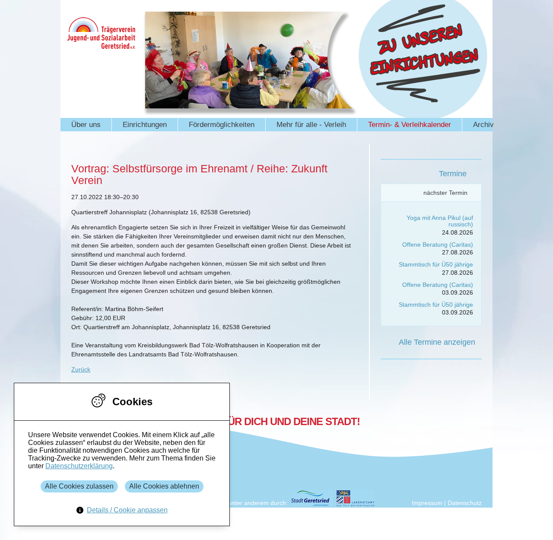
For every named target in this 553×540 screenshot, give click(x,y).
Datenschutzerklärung (79, 466)
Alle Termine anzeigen (437, 342)
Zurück (80, 369)
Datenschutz (465, 502)
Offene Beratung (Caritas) (437, 244)
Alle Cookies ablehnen (164, 486)
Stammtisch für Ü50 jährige (436, 264)
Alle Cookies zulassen (79, 486)
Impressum (427, 502)
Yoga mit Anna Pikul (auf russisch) (440, 221)
